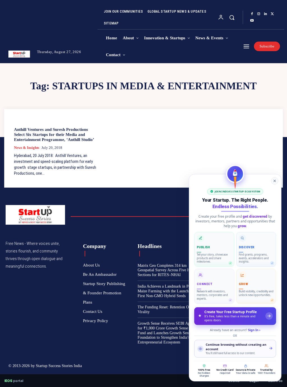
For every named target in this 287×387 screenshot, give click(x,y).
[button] (232, 17)
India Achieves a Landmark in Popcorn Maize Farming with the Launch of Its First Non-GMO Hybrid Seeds (169, 291)
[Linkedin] (265, 14)
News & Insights (26, 147)
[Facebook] (252, 14)
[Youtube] (252, 20)
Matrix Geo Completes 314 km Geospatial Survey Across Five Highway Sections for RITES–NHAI (170, 270)
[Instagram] (258, 14)
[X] (272, 14)
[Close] (274, 181)
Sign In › (254, 330)
